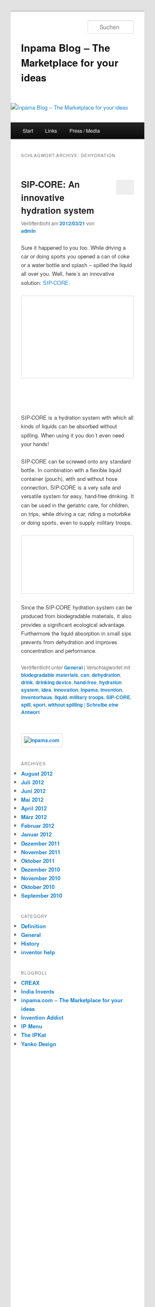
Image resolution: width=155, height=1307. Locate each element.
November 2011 (40, 852)
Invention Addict (42, 1017)
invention (111, 689)
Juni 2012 (33, 791)
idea (46, 689)
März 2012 (34, 817)
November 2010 (40, 878)
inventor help (38, 952)
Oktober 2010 (38, 887)
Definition (33, 926)
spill (26, 704)
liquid (61, 697)
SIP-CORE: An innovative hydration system (57, 197)
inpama (89, 689)
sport (39, 704)
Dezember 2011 (40, 843)
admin (28, 230)
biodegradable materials (49, 675)
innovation (66, 689)
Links (51, 130)
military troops (86, 697)
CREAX (30, 983)
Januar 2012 (36, 834)
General (73, 667)
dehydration (106, 675)
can (85, 675)
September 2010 (41, 895)
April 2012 (34, 808)
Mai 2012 (32, 799)
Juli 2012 (32, 782)
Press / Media (84, 130)
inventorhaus (36, 697)
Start (28, 130)
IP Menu (31, 1026)
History (30, 943)
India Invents (37, 991)
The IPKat (33, 1035)
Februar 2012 (37, 825)
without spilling (65, 704)
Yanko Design (38, 1044)
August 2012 (36, 773)
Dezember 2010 (40, 869)
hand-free (85, 682)
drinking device (54, 682)
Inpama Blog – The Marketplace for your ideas (69, 62)
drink (27, 682)
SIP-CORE (56, 283)
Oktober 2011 (38, 861)
